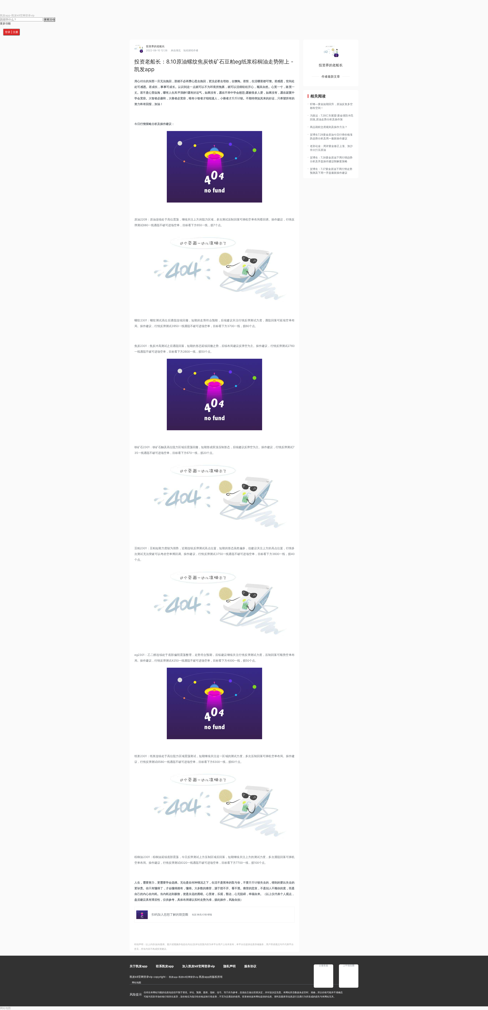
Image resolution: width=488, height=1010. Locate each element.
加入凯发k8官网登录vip (198, 966)
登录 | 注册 (11, 32)
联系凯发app (165, 966)
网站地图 (136, 982)
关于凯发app (138, 966)
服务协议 (250, 966)
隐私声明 (229, 966)
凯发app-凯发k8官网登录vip (17, 15)
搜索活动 (49, 19)
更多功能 (5, 23)
